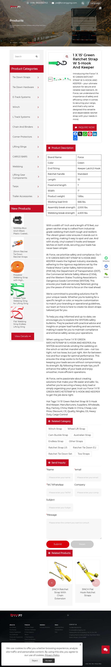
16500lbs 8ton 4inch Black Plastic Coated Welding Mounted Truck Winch (20, 231)
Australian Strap (82, 435)
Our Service (13, 639)
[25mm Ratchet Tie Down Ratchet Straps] (17, 243)
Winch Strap (55, 429)
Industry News (59, 629)
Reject (35, 660)
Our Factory (13, 629)
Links (86, 663)
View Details (22, 336)
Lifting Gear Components (20, 176)
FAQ (56, 632)
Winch (16, 107)
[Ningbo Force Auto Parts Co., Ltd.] (15, 7)
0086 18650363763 (76, 627)
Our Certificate (14, 634)
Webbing (18, 166)
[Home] (11, 42)
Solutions (42, 625)
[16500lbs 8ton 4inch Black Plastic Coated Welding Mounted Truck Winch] (17, 220)
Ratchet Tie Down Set (60, 454)
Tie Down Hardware (23, 87)
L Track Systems (21, 117)
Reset (82, 544)
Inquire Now (86, 127)
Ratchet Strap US (57, 447)
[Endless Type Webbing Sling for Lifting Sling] (17, 290)
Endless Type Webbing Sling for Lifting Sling (20, 301)
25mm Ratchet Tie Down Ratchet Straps (20, 254)
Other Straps (76, 441)
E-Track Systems (21, 97)
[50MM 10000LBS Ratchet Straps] (59, 572)
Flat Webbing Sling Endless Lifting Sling (19, 324)
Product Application (15, 632)
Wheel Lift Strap (76, 429)
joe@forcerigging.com (79, 630)
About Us (12, 625)
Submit (58, 544)
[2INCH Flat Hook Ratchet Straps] (86, 572)
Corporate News (59, 627)
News (56, 625)
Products (15, 42)
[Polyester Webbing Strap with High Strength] (17, 266)
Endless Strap (55, 441)
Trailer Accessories (22, 196)
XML (93, 663)
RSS (90, 663)
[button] (96, 583)
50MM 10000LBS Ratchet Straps (59, 592)
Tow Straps (84, 454)
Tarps (15, 186)
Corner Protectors (22, 136)
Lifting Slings (20, 146)
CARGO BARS (20, 156)
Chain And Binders (23, 127)
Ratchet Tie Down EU (84, 447)
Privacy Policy (98, 663)
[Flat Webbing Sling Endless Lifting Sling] (17, 313)
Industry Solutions (45, 627)
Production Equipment (16, 637)
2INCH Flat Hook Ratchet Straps (86, 592)
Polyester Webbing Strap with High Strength (20, 278)
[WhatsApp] (68, 615)
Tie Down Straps (23, 42)
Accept (48, 660)
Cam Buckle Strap (58, 435)
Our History (13, 627)
